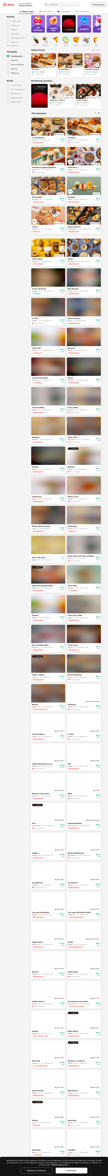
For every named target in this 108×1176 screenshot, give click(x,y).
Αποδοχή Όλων (71, 1170)
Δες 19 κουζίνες (12, 45)
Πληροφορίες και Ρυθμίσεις (36, 1170)
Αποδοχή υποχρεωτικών (59, 1165)
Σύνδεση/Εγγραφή (98, 4)
